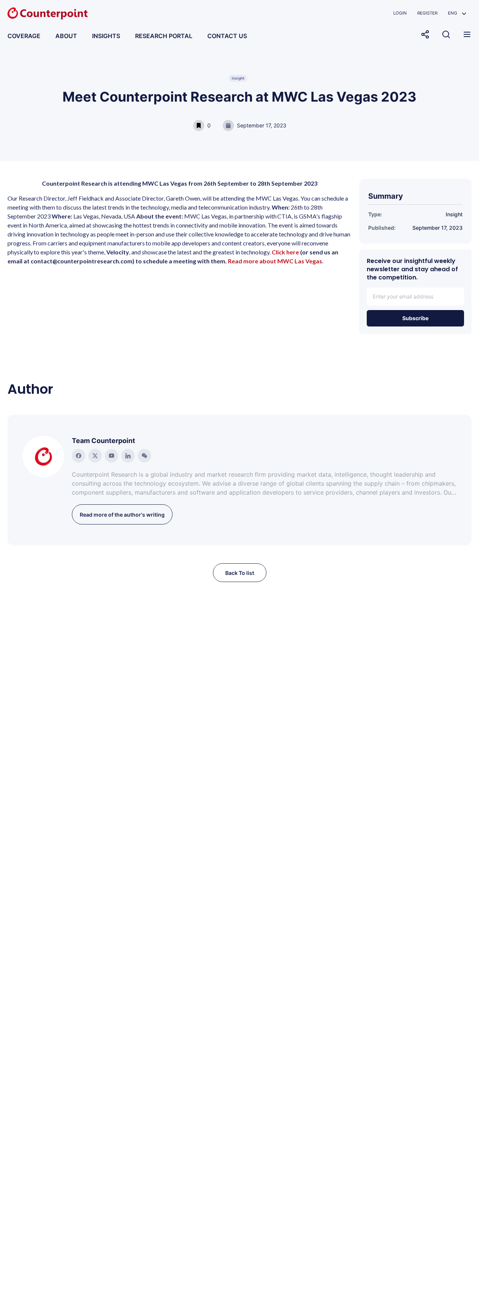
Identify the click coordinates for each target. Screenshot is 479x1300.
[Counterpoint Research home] (47, 13)
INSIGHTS (106, 36)
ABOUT (66, 36)
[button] (457, 13)
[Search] (446, 34)
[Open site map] (467, 34)
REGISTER (427, 13)
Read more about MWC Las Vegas (275, 260)
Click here (285, 252)
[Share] (425, 34)
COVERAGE (23, 36)
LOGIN (400, 13)
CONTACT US (227, 36)
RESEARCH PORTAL (163, 36)
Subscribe (415, 318)
